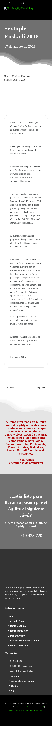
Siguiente (41, 387)
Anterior (10, 387)
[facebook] (21, 719)
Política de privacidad (35, 707)
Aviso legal (21, 707)
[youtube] (26, 719)
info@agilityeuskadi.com (26, 3)
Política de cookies (16, 710)
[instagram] (30, 719)
